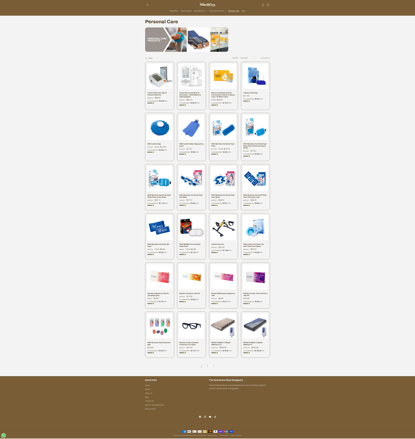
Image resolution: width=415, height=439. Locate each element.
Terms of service (236, 435)
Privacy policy (223, 435)
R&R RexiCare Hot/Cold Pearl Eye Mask (191, 196)
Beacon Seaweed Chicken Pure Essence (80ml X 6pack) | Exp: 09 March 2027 (223, 95)
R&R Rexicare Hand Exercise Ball (159, 343)
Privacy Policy (150, 409)
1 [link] (201, 366)
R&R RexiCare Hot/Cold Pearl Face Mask (223, 196)
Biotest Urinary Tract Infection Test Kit (255, 294)
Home (147, 385)
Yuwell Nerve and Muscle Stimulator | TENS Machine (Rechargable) (190, 95)
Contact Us (149, 401)
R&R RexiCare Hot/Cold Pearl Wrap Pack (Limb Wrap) (159, 196)
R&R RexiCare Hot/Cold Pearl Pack (223, 145)
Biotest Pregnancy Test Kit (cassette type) (158, 294)
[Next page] (213, 365)
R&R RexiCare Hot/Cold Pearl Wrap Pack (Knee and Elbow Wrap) (255, 146)
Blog (147, 397)
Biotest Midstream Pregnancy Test (223, 294)
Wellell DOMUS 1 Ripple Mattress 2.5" (221, 343)
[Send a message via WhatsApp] (3, 435)
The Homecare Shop (185, 435)
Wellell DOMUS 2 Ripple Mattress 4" (253, 343)
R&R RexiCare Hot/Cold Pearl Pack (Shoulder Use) (255, 196)
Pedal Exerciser (217, 244)
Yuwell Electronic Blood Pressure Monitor (157, 94)
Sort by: (235, 58)
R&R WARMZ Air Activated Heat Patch (189, 245)
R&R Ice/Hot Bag (154, 144)
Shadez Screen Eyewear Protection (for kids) (189, 343)
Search (148, 389)
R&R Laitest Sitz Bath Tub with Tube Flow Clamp (253, 245)
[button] (147, 4)
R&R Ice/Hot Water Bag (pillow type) (191, 145)
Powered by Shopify (199, 435)
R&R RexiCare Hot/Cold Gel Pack (158, 245)
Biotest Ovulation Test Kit (189, 293)
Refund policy (212, 435)
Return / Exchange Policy (154, 405)
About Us (148, 393)
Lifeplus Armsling (250, 93)
